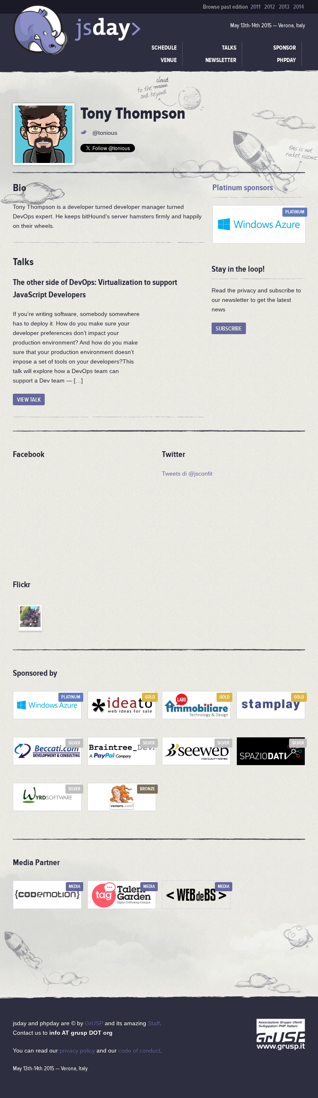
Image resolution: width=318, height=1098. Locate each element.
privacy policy (77, 1050)
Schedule (164, 47)
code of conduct (139, 1050)
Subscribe (229, 328)
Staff (154, 1023)
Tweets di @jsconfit (187, 473)
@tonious (104, 132)
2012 (269, 6)
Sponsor (284, 47)
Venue (169, 60)
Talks (229, 47)
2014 (298, 6)
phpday (286, 60)
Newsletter (220, 60)
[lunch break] (30, 618)
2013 (284, 6)
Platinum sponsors (242, 188)
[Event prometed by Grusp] (280, 1036)
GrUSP (94, 1023)
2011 (255, 6)
